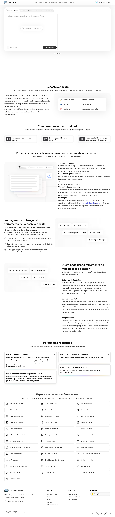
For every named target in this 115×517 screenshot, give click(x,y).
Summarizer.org (20, 512)
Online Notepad (63, 2)
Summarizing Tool (52, 494)
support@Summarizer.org (15, 501)
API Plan (49, 502)
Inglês (98, 203)
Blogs (48, 497)
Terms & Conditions (74, 497)
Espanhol (92, 203)
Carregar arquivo (14, 47)
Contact (49, 499)
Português (85, 203)
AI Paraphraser (53, 2)
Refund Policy (72, 499)
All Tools (72, 2)
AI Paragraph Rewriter (41, 2)
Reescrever (50, 48)
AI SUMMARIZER (16, 490)
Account (108, 2)
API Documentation (52, 505)
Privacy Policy (72, 494)
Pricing (100, 2)
